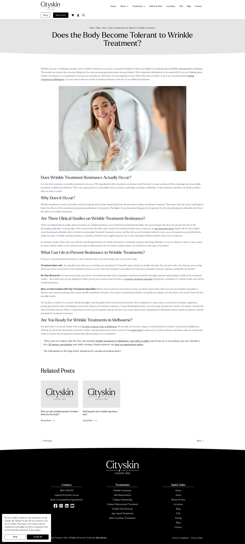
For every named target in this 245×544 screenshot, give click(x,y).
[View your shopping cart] (72, 15)
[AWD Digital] (101, 537)
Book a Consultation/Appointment (66, 500)
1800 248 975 (66, 491)
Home (113, 6)
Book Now (61, 15)
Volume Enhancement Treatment (122, 504)
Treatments (137, 6)
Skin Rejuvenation (122, 495)
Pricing (178, 518)
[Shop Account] (78, 15)
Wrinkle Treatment (122, 491)
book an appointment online (129, 345)
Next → (200, 441)
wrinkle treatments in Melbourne (112, 341)
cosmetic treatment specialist (139, 279)
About (122, 6)
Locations (171, 6)
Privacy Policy (197, 538)
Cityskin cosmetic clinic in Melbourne (99, 327)
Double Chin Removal (122, 509)
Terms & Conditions (180, 538)
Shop (45, 15)
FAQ (181, 6)
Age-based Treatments (122, 514)
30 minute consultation (60, 345)
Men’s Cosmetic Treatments (122, 518)
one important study (163, 229)
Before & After (155, 6)
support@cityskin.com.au (67, 495)
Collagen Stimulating (122, 500)
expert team (136, 330)
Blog (189, 6)
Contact (198, 6)
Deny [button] (15, 537)
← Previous (46, 441)
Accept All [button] (37, 537)
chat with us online (140, 341)
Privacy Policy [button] (35, 530)
